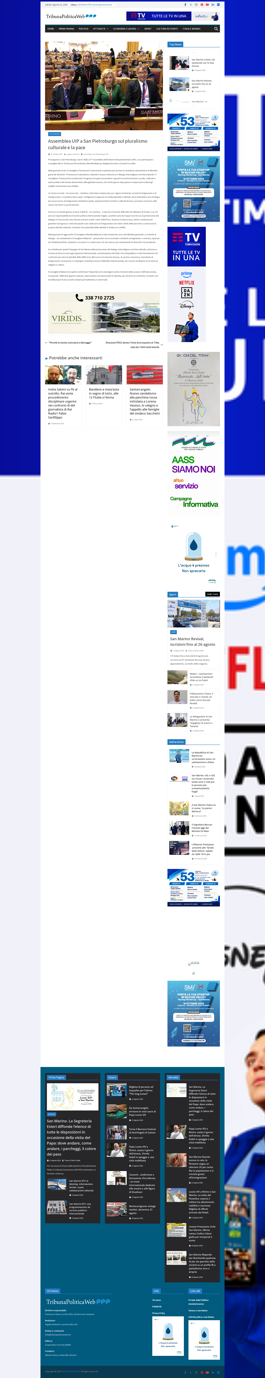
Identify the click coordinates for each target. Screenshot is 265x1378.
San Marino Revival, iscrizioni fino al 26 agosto (202, 62)
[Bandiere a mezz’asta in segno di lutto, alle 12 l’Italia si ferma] (104, 367)
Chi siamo (156, 1300)
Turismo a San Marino (198, 1310)
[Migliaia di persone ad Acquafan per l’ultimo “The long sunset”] (117, 1092)
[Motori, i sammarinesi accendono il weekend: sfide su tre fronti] (177, 679)
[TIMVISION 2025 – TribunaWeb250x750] (186, 228)
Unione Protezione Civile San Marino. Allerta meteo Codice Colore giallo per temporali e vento (202, 1233)
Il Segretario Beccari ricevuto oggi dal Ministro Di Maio (202, 828)
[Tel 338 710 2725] (104, 294)
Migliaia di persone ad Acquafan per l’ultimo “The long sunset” (141, 1090)
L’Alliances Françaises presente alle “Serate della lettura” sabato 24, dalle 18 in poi (203, 849)
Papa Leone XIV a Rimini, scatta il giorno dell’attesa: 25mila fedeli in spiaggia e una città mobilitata (141, 1153)
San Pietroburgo (99, 154)
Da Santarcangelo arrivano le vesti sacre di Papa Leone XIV (142, 1111)
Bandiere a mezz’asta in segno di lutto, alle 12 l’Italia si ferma (104, 393)
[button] (107, 29)
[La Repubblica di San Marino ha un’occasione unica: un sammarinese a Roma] (179, 759)
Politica (83, 28)
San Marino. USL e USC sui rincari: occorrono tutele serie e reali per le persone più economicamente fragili (203, 783)
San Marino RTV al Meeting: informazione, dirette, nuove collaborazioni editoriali (81, 1185)
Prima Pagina (66, 28)
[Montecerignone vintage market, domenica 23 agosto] (117, 1212)
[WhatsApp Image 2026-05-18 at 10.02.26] (193, 433)
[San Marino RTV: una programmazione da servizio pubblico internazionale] (57, 1211)
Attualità (99, 28)
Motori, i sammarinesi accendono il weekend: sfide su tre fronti (201, 677)
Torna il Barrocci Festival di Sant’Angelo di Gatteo (142, 1131)
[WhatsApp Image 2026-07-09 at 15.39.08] (193, 523)
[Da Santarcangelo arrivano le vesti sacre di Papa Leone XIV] (117, 1114)
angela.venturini (73, 154)
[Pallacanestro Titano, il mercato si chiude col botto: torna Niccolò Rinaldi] (177, 700)
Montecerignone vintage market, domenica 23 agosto (142, 1210)
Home (51, 28)
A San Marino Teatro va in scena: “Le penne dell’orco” (204, 808)
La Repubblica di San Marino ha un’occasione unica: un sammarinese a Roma (203, 757)
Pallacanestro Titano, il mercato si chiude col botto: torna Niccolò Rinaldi (201, 698)
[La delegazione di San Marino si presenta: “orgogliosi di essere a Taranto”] (177, 723)
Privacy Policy (158, 1313)
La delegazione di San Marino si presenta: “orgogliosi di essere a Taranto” (201, 721)
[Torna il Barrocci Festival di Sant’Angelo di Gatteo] (117, 1133)
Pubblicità (156, 1306)
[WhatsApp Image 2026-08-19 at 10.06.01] (193, 115)
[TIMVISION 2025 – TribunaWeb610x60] (173, 13)
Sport (148, 28)
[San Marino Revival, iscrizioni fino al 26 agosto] (179, 63)
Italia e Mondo (191, 28)
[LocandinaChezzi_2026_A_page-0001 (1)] (193, 353)
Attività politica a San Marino (201, 1317)
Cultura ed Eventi (167, 28)
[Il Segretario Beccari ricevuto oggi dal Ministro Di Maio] (179, 830)
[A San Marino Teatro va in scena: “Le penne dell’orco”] (179, 810)
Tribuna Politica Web (196, 650)
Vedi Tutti (212, 594)
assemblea (87, 154)
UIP (107, 154)
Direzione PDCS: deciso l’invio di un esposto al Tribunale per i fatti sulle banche (132, 345)
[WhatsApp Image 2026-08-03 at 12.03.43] (193, 158)
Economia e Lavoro (124, 28)
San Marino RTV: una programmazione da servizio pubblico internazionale (80, 1208)
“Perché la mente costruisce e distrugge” (70, 342)
